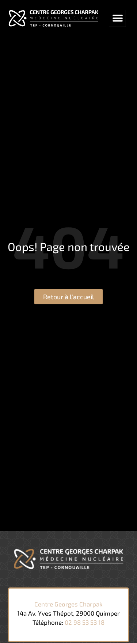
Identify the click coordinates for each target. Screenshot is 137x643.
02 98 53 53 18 (84, 622)
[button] (117, 18)
